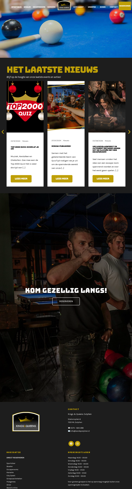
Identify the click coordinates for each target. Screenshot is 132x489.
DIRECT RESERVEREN (15, 458)
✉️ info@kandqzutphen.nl (79, 431)
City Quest (11, 475)
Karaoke (10, 472)
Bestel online (12, 488)
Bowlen (10, 466)
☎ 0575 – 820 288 (76, 428)
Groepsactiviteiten (14, 479)
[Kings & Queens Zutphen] (64, 5)
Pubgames (11, 482)
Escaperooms (12, 469)
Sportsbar (11, 463)
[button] (2, 131)
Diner (9, 485)
